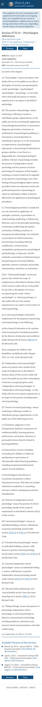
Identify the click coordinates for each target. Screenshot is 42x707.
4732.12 (12, 532)
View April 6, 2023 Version (20, 659)
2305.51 (26, 596)
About (32, 687)
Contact (23, 687)
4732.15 (22, 532)
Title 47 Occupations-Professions (18, 41)
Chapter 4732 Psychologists (15, 44)
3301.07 (31, 339)
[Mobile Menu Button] (2, 4)
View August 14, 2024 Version (22, 668)
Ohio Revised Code (11, 39)
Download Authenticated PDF (17, 65)
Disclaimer (12, 687)
